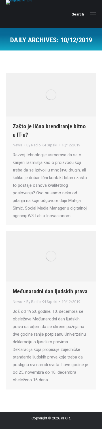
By (41, 145)
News (17, 145)
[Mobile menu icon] (93, 14)
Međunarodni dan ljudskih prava (50, 291)
